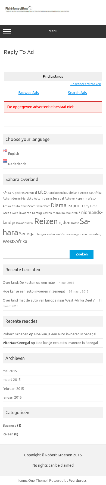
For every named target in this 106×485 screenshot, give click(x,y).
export (74, 205)
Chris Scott (28, 206)
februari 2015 (13, 388)
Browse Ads (28, 93)
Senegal (27, 233)
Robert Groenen (15, 334)
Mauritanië (73, 213)
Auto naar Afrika (91, 192)
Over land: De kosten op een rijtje (29, 282)
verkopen (53, 234)
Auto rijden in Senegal (49, 198)
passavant (19, 223)
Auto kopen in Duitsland (63, 192)
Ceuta (16, 206)
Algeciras (18, 192)
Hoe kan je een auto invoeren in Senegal (34, 291)
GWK (15, 213)
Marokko (59, 213)
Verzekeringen (71, 234)
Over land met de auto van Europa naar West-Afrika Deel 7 (49, 300)
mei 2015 (10, 371)
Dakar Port (43, 206)
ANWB (29, 192)
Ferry (85, 206)
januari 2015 (12, 397)
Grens (7, 213)
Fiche (93, 206)
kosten (47, 213)
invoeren (25, 213)
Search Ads (77, 93)
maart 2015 (12, 379)
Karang (37, 213)
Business (9, 425)
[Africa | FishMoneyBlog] (53, 14)
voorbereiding (91, 234)
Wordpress (78, 480)
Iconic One (26, 480)
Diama (59, 205)
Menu (53, 31)
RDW (29, 223)
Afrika (7, 192)
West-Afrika (15, 241)
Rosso (75, 223)
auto (41, 192)
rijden (64, 222)
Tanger (41, 234)
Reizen (46, 221)
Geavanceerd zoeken (85, 84)
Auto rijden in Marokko (18, 198)
